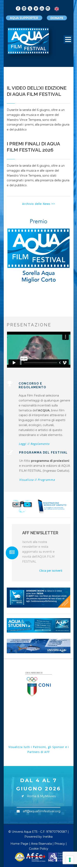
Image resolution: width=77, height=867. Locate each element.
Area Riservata (41, 844)
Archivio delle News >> (38, 203)
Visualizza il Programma (37, 479)
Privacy (59, 844)
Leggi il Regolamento (34, 443)
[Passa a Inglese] (56, 9)
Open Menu (68, 39)
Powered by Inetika (38, 836)
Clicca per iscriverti (50, 570)
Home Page (19, 844)
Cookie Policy (38, 848)
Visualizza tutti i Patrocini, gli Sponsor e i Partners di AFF (38, 749)
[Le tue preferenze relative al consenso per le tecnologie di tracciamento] (70, 860)
